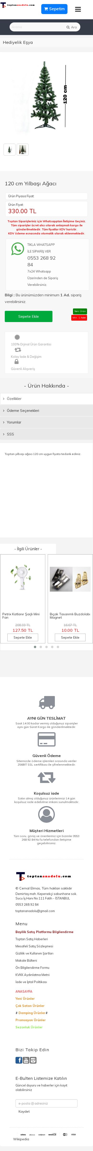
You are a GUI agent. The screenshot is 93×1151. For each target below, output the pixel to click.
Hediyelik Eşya (18, 42)
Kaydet (24, 1111)
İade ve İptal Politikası (31, 982)
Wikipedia (21, 1139)
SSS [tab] (10, 434)
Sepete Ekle (28, 316)
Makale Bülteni (26, 960)
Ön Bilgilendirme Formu (32, 967)
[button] (35, 647)
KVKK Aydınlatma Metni (33, 975)
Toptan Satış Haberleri (32, 939)
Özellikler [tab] (13, 398)
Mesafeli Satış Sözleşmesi (34, 946)
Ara (73, 27)
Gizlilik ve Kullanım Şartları (34, 953)
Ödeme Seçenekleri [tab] (22, 410)
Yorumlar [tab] (13, 422)
